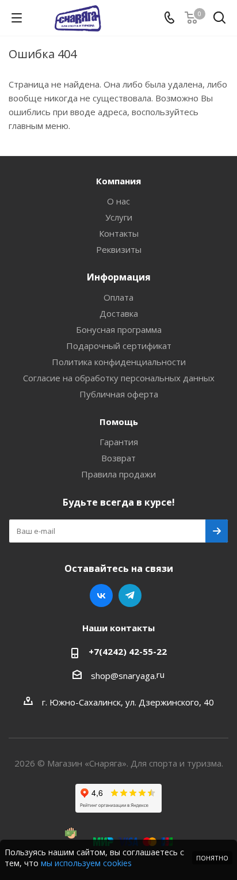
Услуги (118, 217)
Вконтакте (101, 595)
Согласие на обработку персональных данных (119, 378)
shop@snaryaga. (123, 675)
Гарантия (119, 441)
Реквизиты (119, 249)
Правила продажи (118, 474)
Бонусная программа (119, 329)
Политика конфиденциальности (119, 361)
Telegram (130, 595)
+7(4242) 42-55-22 (128, 651)
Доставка (119, 313)
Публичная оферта (118, 394)
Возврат (118, 458)
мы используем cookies (86, 863)
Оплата (118, 297)
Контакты (119, 233)
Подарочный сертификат (118, 345)
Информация (119, 277)
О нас (118, 201)
